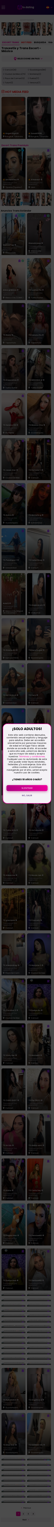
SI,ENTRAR (27, 788)
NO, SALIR (27, 795)
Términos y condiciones (32, 756)
